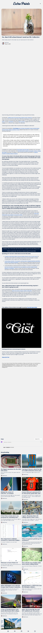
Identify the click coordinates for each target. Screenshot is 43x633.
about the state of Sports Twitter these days (22, 290)
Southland (11, 121)
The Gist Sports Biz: (32, 307)
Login (4, 447)
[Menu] (40, 3)
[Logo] (21, 4)
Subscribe (8, 447)
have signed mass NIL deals (23, 149)
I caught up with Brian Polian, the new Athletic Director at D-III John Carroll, (21, 256)
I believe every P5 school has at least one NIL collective (20, 117)
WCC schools (22, 121)
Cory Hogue (16, 128)
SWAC (3, 121)
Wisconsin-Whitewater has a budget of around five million (20, 214)
